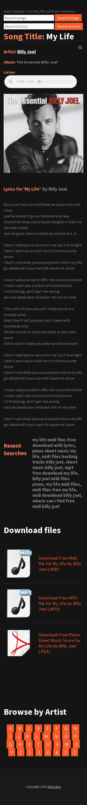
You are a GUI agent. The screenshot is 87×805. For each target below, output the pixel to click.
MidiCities (54, 786)
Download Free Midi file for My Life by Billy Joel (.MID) (59, 563)
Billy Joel (26, 52)
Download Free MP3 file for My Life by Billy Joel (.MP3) (59, 603)
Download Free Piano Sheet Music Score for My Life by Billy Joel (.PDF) (59, 643)
